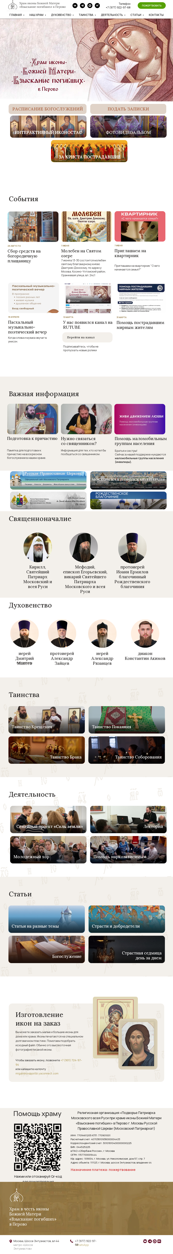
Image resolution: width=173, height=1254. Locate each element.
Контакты (156, 15)
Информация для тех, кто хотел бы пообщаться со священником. (83, 452)
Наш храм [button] (36, 15)
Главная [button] (15, 15)
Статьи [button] (136, 15)
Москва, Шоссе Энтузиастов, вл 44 (36, 1241)
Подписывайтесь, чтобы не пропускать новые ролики (80, 348)
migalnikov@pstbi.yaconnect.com (37, 1073)
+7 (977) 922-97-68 (118, 7)
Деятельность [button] (112, 15)
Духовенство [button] (61, 15)
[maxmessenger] (89, 5)
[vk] (75, 5)
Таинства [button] (86, 15)
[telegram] (82, 5)
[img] (47, 109)
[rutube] (97, 5)
